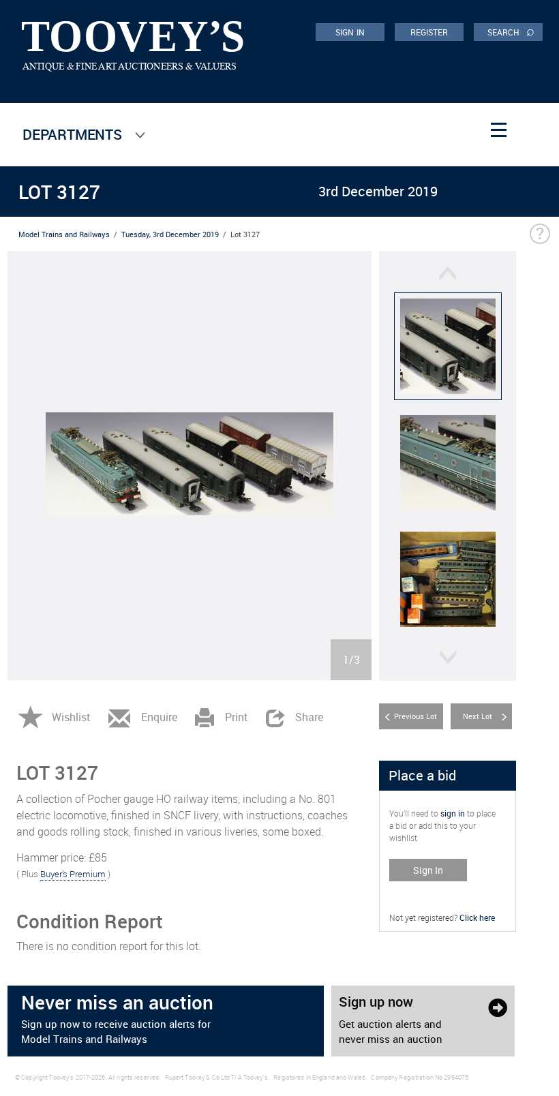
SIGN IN (350, 32)
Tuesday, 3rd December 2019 (170, 234)
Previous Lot (415, 716)
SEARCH (510, 31)
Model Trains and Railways (64, 234)
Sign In (428, 870)
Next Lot (477, 716)
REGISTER (429, 32)
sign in (452, 813)
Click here (477, 917)
